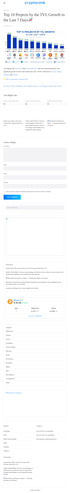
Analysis (6, 10)
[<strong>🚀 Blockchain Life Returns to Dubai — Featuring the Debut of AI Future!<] (56, 110)
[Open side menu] (4, 3)
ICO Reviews (9, 359)
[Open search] (65, 2)
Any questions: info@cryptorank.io (46, 439)
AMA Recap (9, 331)
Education (9, 351)
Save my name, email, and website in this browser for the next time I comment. (28, 191)
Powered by (32, 316)
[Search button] (62, 207)
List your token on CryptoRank (45, 435)
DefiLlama (18, 68)
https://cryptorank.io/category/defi (16, 79)
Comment (6, 146)
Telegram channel (48, 86)
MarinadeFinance (32, 68)
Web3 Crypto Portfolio (10, 439)
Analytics (6, 451)
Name (5, 165)
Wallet (7, 382)
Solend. (15, 75)
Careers (8, 339)
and (55, 86)
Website (6, 182)
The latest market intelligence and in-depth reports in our (23, 86)
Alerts (5, 443)
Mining (8, 367)
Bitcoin (18, 300)
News (7, 370)
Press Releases (14, 101)
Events (6, 101)
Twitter (59, 86)
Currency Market (10, 347)
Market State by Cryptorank (14, 393)
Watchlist (6, 447)
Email (5, 173)
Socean (53, 71)
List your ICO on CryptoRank (44, 431)
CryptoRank (9, 343)
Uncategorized (10, 378)
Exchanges (7, 431)
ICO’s (5, 435)
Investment (9, 363)
